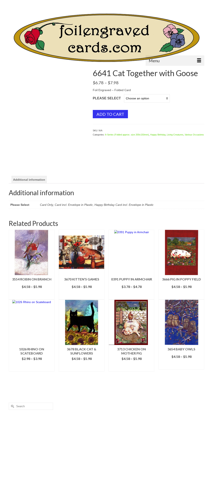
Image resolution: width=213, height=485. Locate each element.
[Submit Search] (12, 3)
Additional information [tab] (29, 179)
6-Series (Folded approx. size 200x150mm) (127, 134)
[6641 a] (47, 157)
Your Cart (192, 3)
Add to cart (110, 114)
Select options (31, 296)
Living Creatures (175, 134)
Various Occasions (194, 134)
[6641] (48, 107)
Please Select (107, 98)
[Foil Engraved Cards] (106, 37)
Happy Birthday (158, 134)
